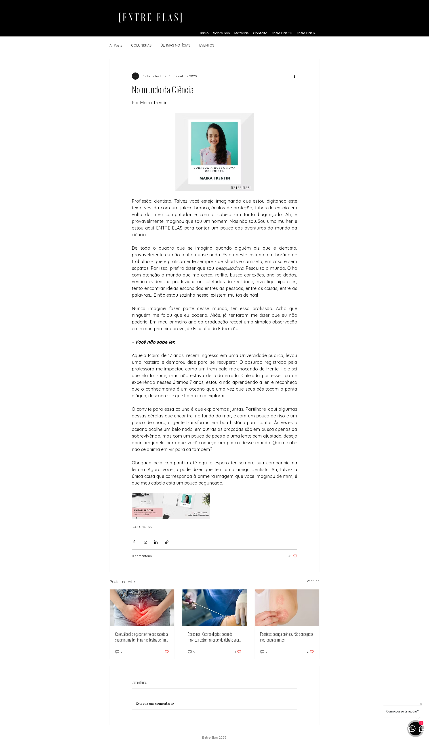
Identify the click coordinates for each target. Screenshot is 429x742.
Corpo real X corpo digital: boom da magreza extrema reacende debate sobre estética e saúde (214, 637)
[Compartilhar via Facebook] (134, 542)
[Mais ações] (294, 76)
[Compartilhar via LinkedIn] (156, 542)
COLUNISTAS (141, 45)
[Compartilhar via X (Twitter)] (145, 542)
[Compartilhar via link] (167, 542)
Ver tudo (313, 581)
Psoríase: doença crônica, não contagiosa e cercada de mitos (286, 637)
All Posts (115, 45)
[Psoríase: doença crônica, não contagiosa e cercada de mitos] (287, 607)
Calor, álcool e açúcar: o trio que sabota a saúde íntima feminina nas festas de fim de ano (141, 637)
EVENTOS (206, 45)
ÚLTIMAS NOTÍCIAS (175, 45)
